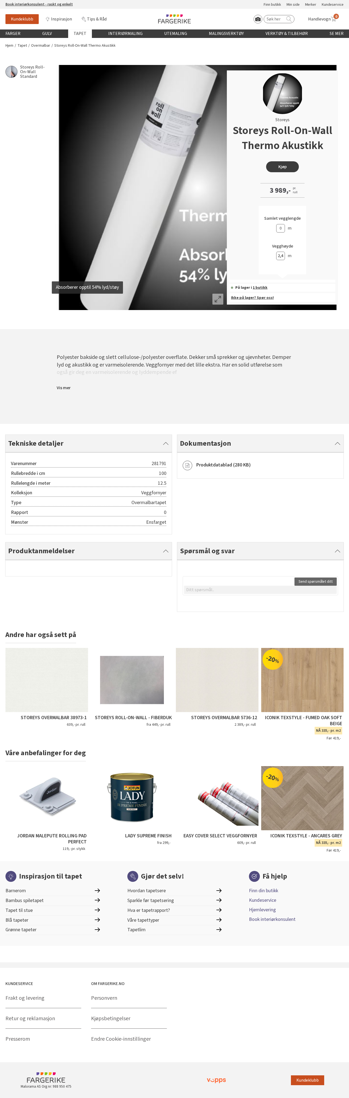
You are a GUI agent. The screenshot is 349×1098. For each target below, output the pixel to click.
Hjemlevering (262, 909)
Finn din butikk (263, 890)
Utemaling (175, 34)
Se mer (337, 34)
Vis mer (64, 388)
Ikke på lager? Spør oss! (252, 297)
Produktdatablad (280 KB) (223, 465)
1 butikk (260, 287)
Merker (310, 4)
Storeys (282, 120)
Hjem (9, 45)
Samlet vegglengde (282, 218)
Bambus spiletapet (24, 900)
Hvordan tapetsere (146, 890)
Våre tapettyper (143, 920)
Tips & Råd (97, 19)
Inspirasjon (61, 19)
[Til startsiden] (174, 19)
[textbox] (260, 590)
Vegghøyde (282, 246)
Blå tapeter (16, 920)
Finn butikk (272, 4)
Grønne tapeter (21, 929)
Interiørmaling (125, 34)
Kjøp (282, 167)
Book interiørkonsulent (272, 919)
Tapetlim (136, 929)
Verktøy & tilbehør (287, 34)
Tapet (80, 34)
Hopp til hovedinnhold (21, 3)
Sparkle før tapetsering (150, 900)
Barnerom (15, 890)
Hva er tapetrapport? (148, 910)
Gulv (47, 34)
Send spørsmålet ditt (316, 581)
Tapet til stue (19, 910)
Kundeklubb (22, 19)
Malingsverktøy (226, 34)
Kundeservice (333, 4)
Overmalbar (40, 45)
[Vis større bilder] (217, 299)
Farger (12, 34)
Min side (293, 4)
